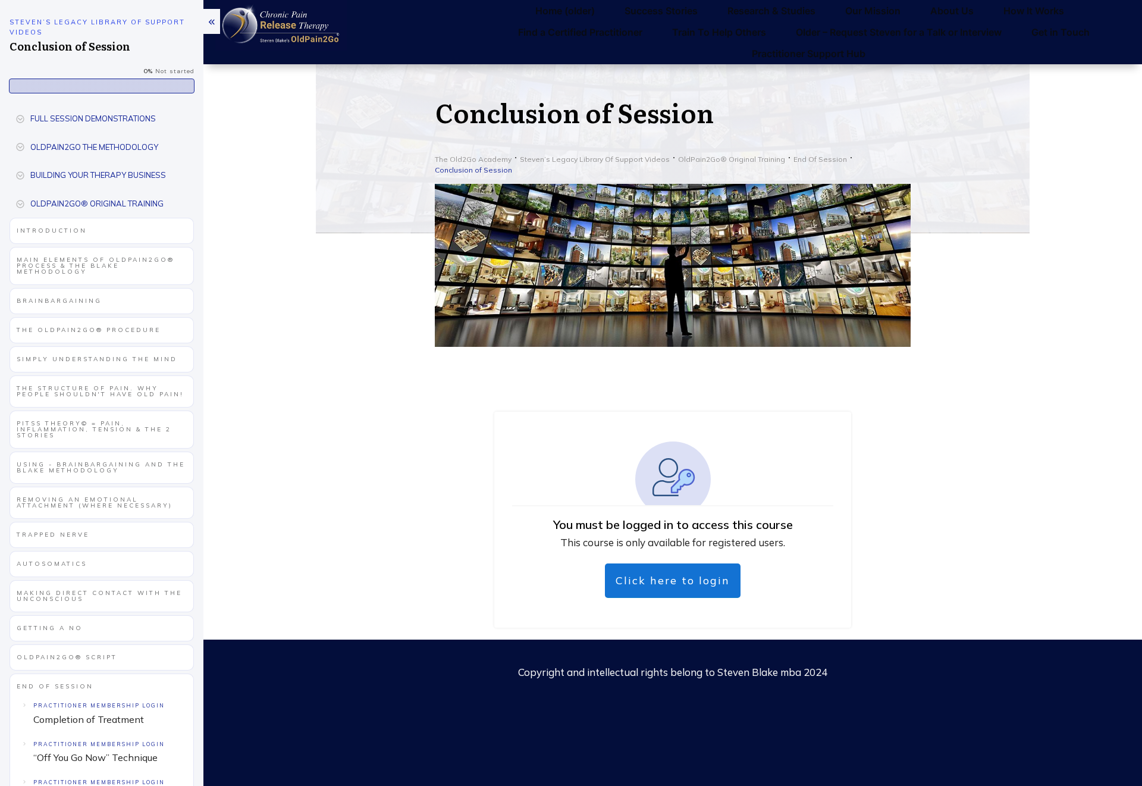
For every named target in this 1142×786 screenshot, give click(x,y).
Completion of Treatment (88, 719)
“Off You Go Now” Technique (95, 757)
